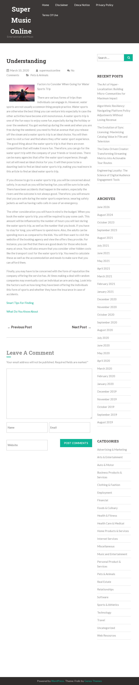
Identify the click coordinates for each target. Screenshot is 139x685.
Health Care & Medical (110, 523)
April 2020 (103, 360)
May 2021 (103, 260)
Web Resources (106, 635)
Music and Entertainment (112, 554)
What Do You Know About (22, 311)
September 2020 (107, 322)
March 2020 (104, 368)
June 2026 (103, 207)
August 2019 (105, 422)
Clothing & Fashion (108, 484)
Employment (104, 492)
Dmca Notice (82, 5)
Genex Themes (93, 680)
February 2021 (106, 283)
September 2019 (107, 414)
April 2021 (103, 268)
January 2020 (105, 383)
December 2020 (107, 299)
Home (45, 5)
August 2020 (105, 330)
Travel (101, 620)
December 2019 (107, 391)
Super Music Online (20, 20)
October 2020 (105, 314)
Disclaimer (61, 5)
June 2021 (103, 253)
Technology (104, 612)
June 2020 (103, 345)
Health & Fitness (107, 515)
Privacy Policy (104, 5)
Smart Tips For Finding (20, 302)
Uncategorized (106, 627)
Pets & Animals (39, 75)
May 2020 (103, 353)
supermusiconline (49, 70)
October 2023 (105, 222)
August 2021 (105, 237)
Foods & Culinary (107, 508)
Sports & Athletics (108, 604)
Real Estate (104, 581)
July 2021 (103, 245)
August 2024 (105, 214)
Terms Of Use (50, 15)
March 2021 (104, 276)
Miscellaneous (106, 546)
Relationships (105, 589)
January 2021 (105, 291)
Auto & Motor (105, 464)
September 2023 (107, 230)
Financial (102, 500)
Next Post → (81, 327)
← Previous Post (19, 327)
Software (102, 597)
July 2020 (103, 337)
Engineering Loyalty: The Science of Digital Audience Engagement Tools (113, 175)
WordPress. (58, 680)
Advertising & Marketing (112, 449)
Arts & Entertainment (110, 457)
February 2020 (106, 376)
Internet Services (107, 538)
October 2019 (105, 406)
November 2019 (107, 399)
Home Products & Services (113, 531)
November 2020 (107, 307)
